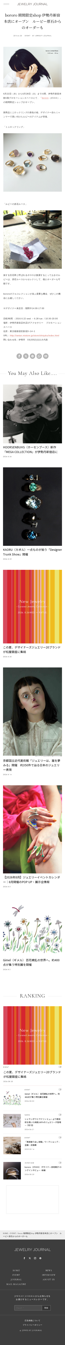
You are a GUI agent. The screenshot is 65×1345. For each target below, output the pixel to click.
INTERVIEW (29, 1163)
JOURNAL (16, 1279)
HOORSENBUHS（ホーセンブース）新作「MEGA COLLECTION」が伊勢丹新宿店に (30, 449)
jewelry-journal (43, 36)
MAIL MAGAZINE (16, 1284)
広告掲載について (32, 1320)
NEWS (27, 1115)
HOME (5, 1233)
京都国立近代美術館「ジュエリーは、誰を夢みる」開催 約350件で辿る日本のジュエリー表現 (31, 765)
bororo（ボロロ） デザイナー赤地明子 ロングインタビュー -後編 (43, 1169)
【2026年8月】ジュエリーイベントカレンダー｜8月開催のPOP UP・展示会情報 (31, 879)
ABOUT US (49, 1279)
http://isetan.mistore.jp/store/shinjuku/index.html (34, 335)
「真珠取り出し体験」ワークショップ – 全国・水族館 (42, 1143)
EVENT (27, 36)
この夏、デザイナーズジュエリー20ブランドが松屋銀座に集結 (32, 649)
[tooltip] (19, 356)
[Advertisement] (32, 1200)
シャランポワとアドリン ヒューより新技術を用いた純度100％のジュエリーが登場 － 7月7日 (43, 1122)
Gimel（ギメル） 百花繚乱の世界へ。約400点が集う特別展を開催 (31, 962)
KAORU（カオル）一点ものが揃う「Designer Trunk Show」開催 (32, 551)
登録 (46, 1308)
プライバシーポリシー (32, 1325)
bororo (45, 98)
